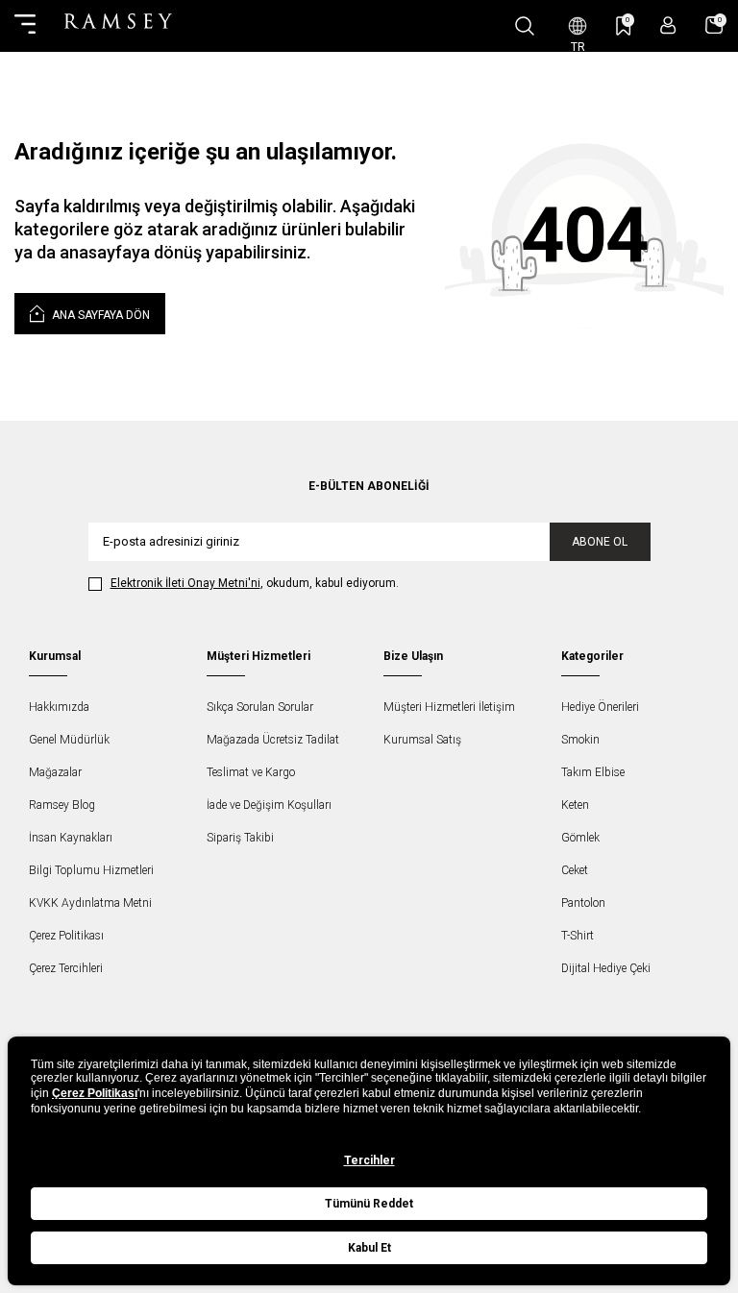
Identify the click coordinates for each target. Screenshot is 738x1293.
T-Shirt (577, 935)
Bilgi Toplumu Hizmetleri (91, 870)
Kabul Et (369, 1248)
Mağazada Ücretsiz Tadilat (273, 739)
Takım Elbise (593, 772)
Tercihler (369, 1160)
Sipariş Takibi (240, 837)
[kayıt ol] (668, 25)
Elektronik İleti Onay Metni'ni (185, 583)
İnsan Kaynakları (70, 837)
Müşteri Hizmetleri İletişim (449, 707)
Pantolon (583, 903)
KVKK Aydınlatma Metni (90, 903)
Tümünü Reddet (369, 1203)
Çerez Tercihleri (66, 968)
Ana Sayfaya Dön (99, 315)
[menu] (25, 25)
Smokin (580, 739)
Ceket (574, 870)
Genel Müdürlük (69, 739)
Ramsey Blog (62, 805)
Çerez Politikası (66, 935)
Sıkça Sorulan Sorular (260, 707)
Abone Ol (599, 542)
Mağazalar (55, 772)
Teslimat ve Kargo (251, 772)
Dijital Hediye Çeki (606, 968)
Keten (575, 805)
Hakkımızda (59, 707)
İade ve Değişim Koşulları (269, 805)
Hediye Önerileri (600, 707)
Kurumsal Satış (422, 739)
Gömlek (580, 837)
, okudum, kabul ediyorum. (255, 583)
